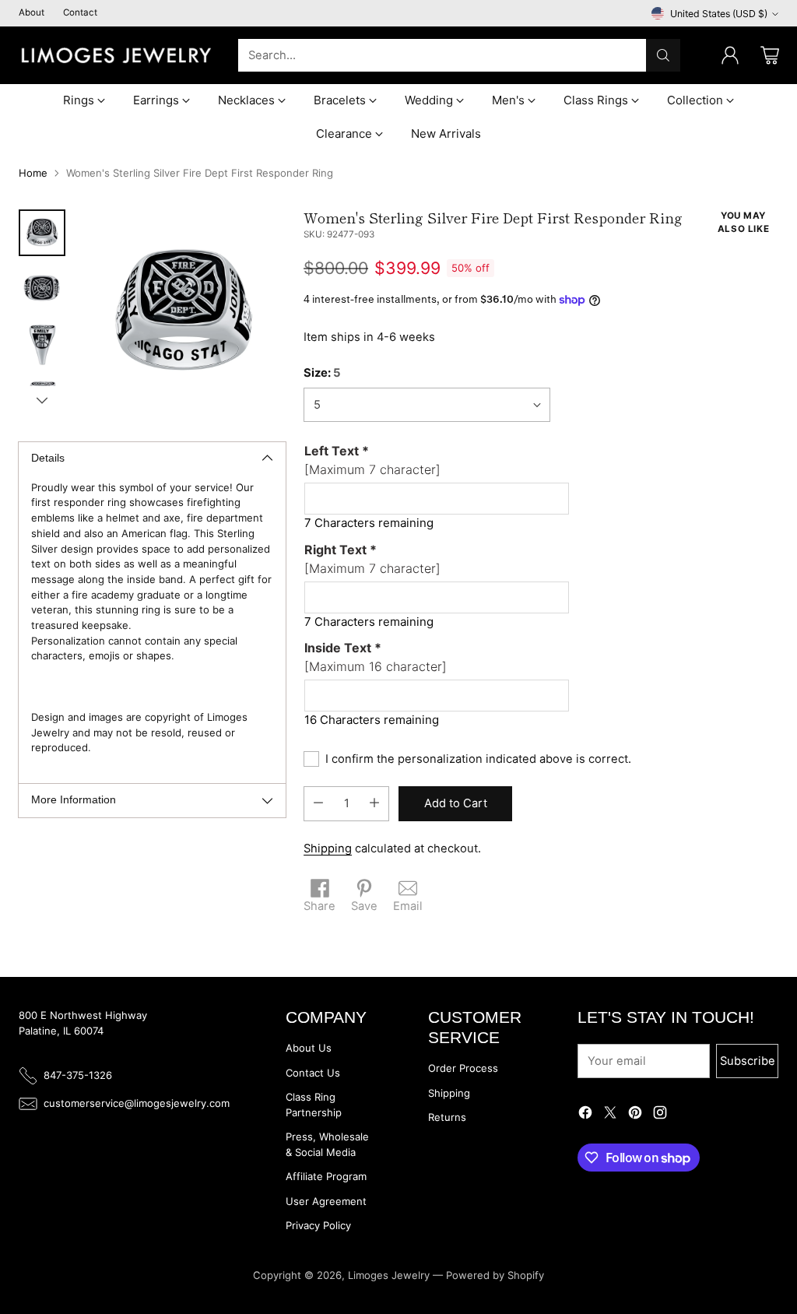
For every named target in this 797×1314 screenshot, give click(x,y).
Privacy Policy (318, 1225)
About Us (309, 1048)
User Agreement (326, 1201)
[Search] (663, 55)
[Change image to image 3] (42, 344)
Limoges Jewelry (389, 1275)
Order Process (463, 1068)
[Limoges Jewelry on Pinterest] (635, 1114)
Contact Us (313, 1072)
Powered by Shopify (495, 1275)
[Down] (42, 400)
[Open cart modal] (770, 55)
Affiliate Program (326, 1176)
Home (33, 173)
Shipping (328, 848)
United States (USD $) (718, 13)
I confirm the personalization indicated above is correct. (478, 759)
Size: (322, 373)
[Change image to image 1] (42, 232)
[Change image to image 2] (42, 288)
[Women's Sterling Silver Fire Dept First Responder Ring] (183, 311)
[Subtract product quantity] (318, 803)
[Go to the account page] (730, 55)
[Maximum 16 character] (375, 657)
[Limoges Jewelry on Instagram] (660, 1114)
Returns (447, 1117)
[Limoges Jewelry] (116, 55)
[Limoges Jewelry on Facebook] (585, 1114)
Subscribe (747, 1061)
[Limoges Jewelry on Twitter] (610, 1114)
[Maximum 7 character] (372, 460)
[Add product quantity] (374, 803)
